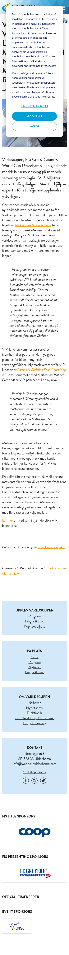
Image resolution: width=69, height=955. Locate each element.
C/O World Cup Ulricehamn (34, 718)
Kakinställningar (34, 106)
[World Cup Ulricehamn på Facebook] (26, 781)
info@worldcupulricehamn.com (34, 763)
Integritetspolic (33, 723)
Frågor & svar (34, 621)
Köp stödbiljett (34, 626)
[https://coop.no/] (34, 832)
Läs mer (7, 520)
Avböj (34, 126)
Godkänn (34, 116)
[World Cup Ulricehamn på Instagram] (34, 781)
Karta (35, 657)
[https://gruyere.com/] (34, 873)
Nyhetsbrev (34, 708)
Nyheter (34, 667)
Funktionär (34, 713)
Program (35, 616)
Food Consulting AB (51, 547)
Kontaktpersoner (34, 772)
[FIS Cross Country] (62, 19)
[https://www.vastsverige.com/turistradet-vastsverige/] (16, 926)
